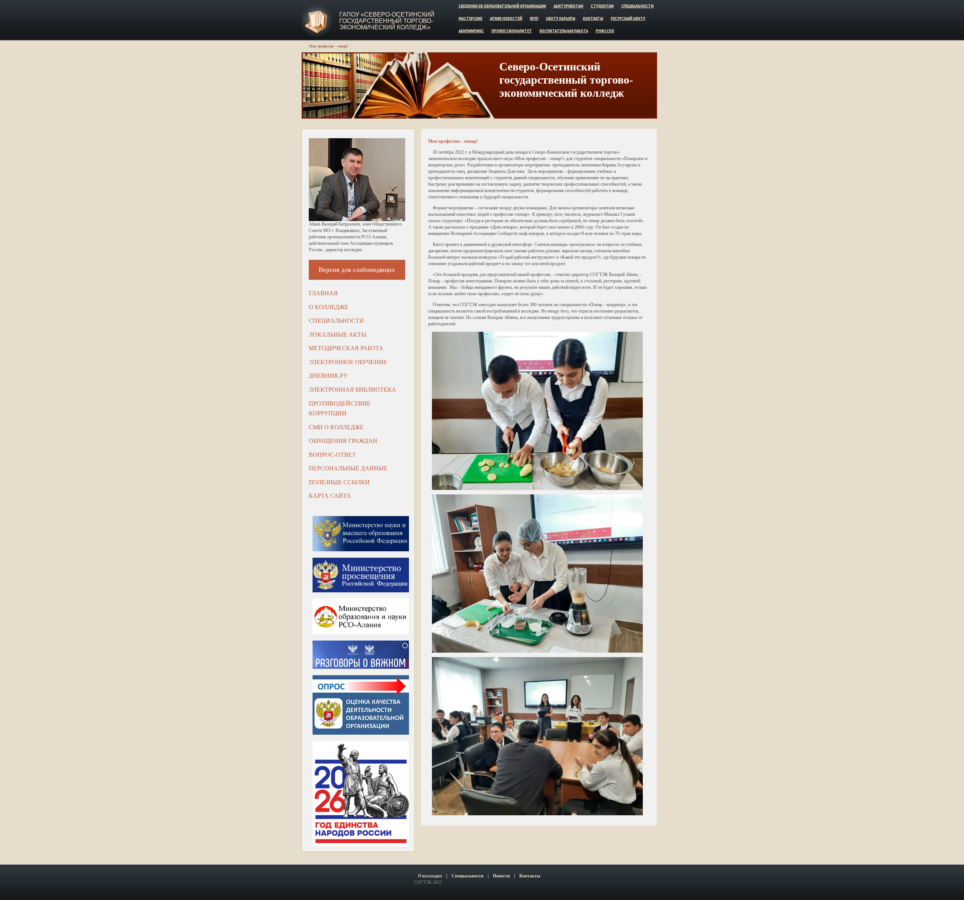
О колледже (328, 307)
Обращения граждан (343, 441)
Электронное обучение (348, 362)
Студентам (602, 6)
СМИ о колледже (336, 427)
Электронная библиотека (352, 389)
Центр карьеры (560, 18)
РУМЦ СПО (605, 30)
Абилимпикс (471, 30)
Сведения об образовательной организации (502, 6)
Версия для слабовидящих (357, 269)
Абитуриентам (568, 6)
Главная (323, 293)
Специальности (637, 6)
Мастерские (470, 18)
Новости (501, 876)
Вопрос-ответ (332, 455)
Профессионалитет (511, 30)
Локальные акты (337, 334)
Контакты (593, 18)
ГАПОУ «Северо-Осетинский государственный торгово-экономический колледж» (387, 21)
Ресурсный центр (628, 18)
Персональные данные (348, 468)
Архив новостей (506, 18)
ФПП (534, 18)
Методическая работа (346, 348)
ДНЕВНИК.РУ (328, 375)
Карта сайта (330, 496)
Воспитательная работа (564, 30)
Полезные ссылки (339, 482)
